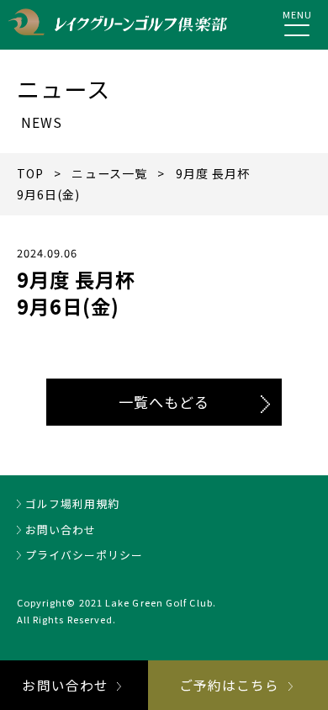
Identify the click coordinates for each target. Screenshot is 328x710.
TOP (30, 173)
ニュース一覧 (109, 173)
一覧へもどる (164, 401)
